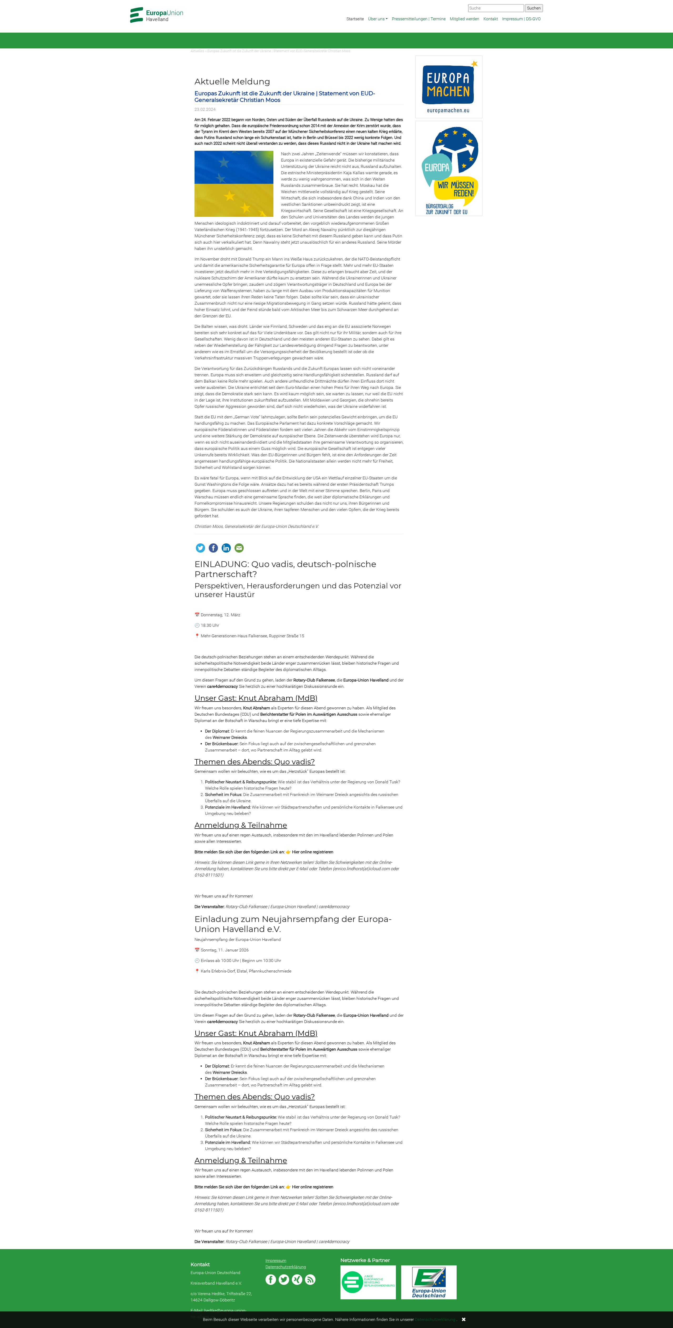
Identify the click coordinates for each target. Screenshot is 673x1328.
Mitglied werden (464, 18)
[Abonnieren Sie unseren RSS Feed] (310, 1279)
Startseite (355, 18)
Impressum (276, 1260)
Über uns (376, 18)
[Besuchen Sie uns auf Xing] (297, 1279)
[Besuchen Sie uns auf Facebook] (271, 1279)
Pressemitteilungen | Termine (419, 18)
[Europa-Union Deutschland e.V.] (429, 1282)
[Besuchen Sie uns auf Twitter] (284, 1279)
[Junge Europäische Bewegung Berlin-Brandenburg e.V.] (368, 1282)
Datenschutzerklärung (286, 1266)
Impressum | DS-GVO (521, 18)
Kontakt (490, 18)
